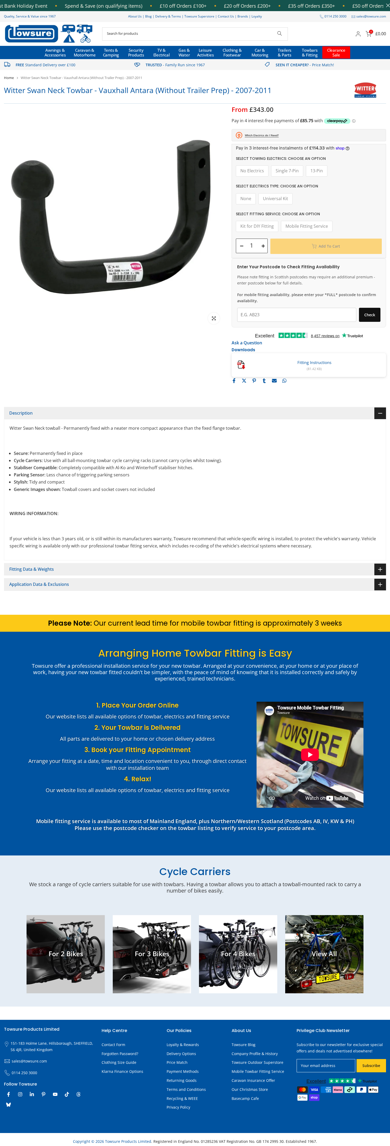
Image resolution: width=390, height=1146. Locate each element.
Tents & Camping (111, 52)
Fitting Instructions (314, 362)
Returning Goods (182, 1080)
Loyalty (257, 16)
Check (369, 314)
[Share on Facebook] (234, 380)
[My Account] (358, 34)
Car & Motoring (260, 52)
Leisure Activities (205, 52)
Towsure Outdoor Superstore (257, 1062)
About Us (135, 16)
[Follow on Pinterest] (43, 1094)
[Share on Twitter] (244, 380)
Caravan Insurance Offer (253, 1080)
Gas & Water (184, 52)
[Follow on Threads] (78, 1094)
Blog (149, 16)
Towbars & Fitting (310, 52)
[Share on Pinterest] (254, 380)
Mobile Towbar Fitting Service (258, 1071)
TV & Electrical (161, 52)
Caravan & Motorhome (85, 52)
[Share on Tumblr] (264, 380)
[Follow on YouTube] (55, 1094)
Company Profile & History (255, 1053)
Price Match (177, 1062)
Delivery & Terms (168, 16)
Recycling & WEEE (182, 1098)
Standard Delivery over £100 (45, 64)
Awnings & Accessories (55, 52)
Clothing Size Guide (119, 1062)
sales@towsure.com (371, 16)
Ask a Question (247, 343)
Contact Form (113, 1044)
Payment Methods (183, 1071)
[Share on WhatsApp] (284, 380)
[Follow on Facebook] (8, 1094)
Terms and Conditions (186, 1089)
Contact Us (226, 16)
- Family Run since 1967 (175, 64)
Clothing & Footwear (232, 52)
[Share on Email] (274, 380)
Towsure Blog (243, 1044)
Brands (242, 16)
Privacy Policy (178, 1107)
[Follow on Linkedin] (31, 1094)
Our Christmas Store (250, 1089)
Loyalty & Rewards (183, 1044)
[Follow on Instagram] (20, 1094)
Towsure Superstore (199, 16)
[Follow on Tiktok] (66, 1094)
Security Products (136, 52)
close (386, 5)
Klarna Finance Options (122, 1071)
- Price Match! (305, 64)
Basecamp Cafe (245, 1098)
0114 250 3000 (335, 16)
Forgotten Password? (120, 1053)
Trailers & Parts (284, 52)
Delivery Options (181, 1053)
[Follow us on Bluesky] (8, 1104)
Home (9, 78)
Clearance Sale (336, 52)
